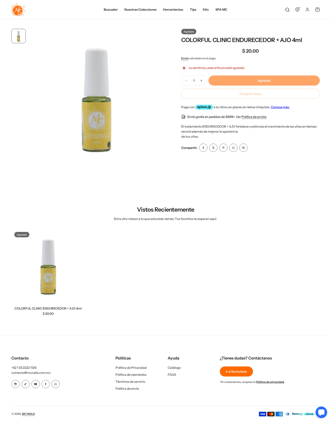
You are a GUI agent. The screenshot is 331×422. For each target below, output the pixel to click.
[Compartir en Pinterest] (223, 148)
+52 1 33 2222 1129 (23, 368)
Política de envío (127, 388)
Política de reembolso (131, 375)
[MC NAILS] (18, 9)
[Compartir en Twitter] (213, 148)
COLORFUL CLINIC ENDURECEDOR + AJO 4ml (241, 40)
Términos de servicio (130, 381)
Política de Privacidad (131, 368)
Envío (185, 58)
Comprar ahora (250, 94)
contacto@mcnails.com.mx (31, 373)
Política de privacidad (270, 382)
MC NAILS (28, 414)
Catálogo (174, 368)
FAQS (172, 375)
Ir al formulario (236, 371)
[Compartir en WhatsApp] (233, 148)
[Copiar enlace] (243, 148)
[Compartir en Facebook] (203, 148)
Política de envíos (254, 117)
